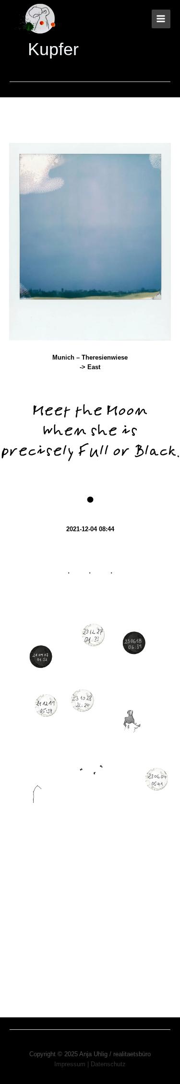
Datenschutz (108, 1064)
